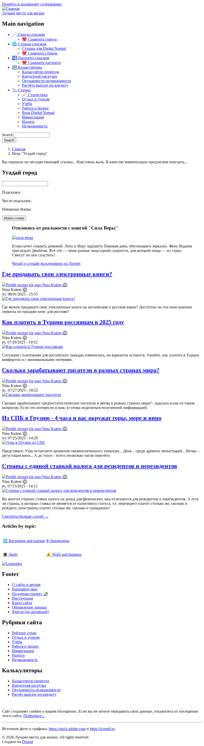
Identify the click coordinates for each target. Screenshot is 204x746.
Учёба (27, 104)
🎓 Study (10, 554)
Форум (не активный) (30, 612)
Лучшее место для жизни (23, 13)
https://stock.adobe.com (67, 729)
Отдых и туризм (36, 99)
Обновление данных (29, 607)
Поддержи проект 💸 (30, 594)
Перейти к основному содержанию (32, 4)
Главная (18, 149)
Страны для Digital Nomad (44, 48)
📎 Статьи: (21, 90)
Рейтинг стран (24, 633)
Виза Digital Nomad (38, 113)
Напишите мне (24, 589)
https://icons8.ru (102, 729)
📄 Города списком (28, 34)
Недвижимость (35, 126)
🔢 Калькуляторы (27, 67)
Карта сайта (22, 603)
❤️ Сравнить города (39, 39)
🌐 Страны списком (29, 44)
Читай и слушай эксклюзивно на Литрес (46, 263)
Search (7, 135)
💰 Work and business (64, 554)
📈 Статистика (35, 95)
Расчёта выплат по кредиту (45, 85)
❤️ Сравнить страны (39, 53)
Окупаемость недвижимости (36, 690)
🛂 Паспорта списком (30, 58)
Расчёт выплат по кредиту (34, 694)
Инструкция (22, 598)
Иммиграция (33, 117)
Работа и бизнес (35, 108)
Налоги (28, 121)
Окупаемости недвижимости (46, 81)
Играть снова (14, 218)
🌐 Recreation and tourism (24, 541)
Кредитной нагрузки (39, 76)
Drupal (27, 742)
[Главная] (10, 8)
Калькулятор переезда (40, 72)
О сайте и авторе (26, 584)
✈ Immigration (57, 541)
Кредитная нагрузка (29, 685)
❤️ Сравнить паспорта (41, 62)
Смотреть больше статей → (25, 516)
